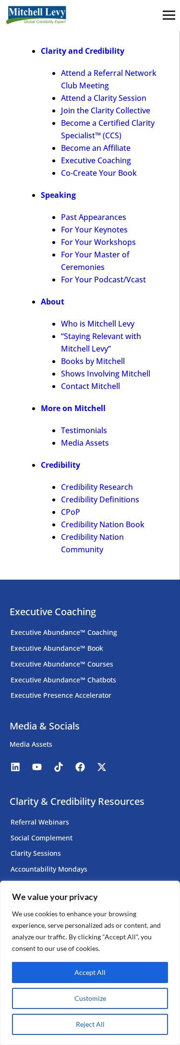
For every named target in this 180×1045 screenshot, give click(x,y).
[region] (90, 963)
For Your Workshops (98, 242)
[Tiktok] (58, 767)
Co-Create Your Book (99, 173)
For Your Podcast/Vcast (103, 279)
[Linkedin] (15, 767)
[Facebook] (80, 767)
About (52, 301)
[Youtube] (37, 767)
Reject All (90, 1024)
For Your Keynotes (94, 229)
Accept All (90, 972)
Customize (90, 998)
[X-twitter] (101, 767)
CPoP (70, 512)
